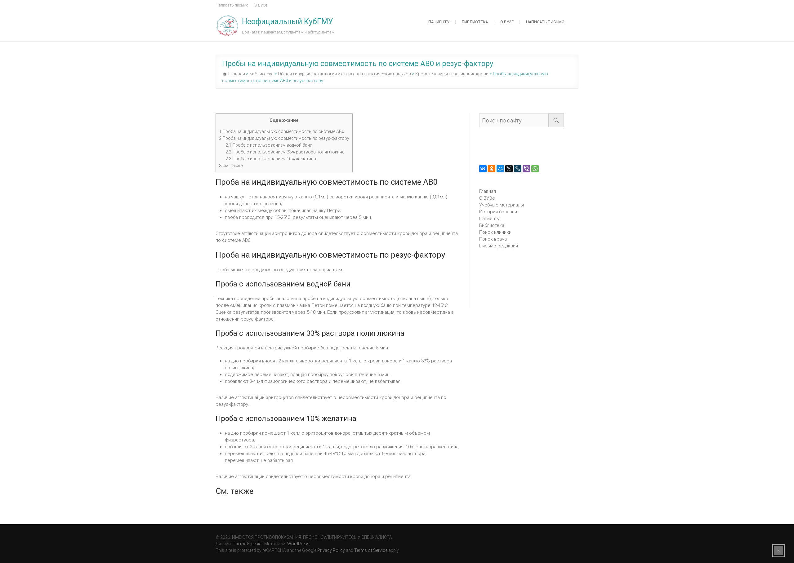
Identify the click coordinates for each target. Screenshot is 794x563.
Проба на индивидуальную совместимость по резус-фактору (284, 138)
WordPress (298, 543)
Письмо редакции (498, 246)
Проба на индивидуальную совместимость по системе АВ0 (281, 131)
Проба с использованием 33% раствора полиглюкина (285, 151)
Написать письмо (232, 5)
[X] (509, 168)
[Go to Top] (778, 550)
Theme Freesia (247, 543)
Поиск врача (493, 239)
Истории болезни (498, 212)
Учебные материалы (501, 205)
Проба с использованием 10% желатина (270, 158)
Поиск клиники (495, 232)
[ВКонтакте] (483, 168)
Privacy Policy (331, 550)
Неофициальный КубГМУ (287, 21)
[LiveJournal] (517, 168)
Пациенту (438, 22)
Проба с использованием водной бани (268, 145)
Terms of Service (370, 550)
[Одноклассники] (491, 168)
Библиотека (475, 22)
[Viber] (526, 168)
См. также (231, 165)
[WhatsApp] (535, 168)
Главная (487, 191)
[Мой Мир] (500, 168)
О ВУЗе (260, 5)
